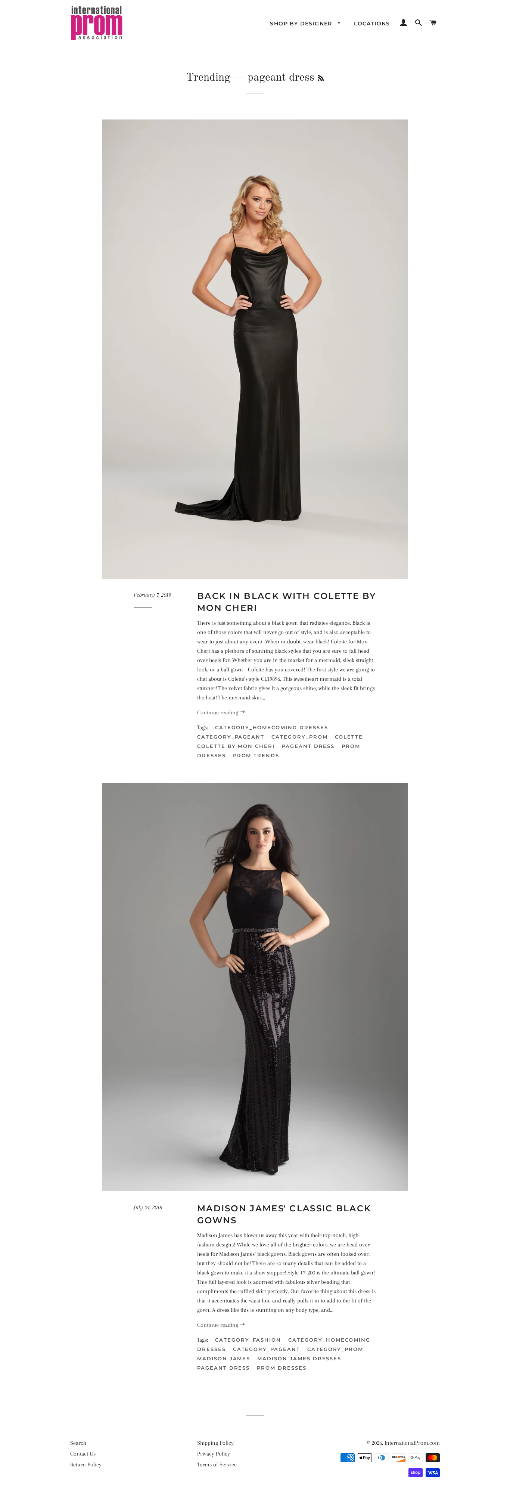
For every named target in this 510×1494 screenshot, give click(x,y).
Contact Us (83, 1453)
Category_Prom (299, 737)
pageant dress (308, 746)
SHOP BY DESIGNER (302, 23)
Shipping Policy (215, 1442)
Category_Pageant (230, 737)
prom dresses (281, 1368)
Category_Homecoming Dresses (271, 727)
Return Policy (86, 1464)
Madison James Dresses (299, 1358)
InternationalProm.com (412, 1442)
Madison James (223, 1358)
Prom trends (256, 755)
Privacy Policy (213, 1453)
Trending (208, 77)
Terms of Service (217, 1464)
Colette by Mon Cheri (236, 746)
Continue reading (218, 712)
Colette (349, 737)
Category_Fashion (248, 1340)
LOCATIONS (372, 23)
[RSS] (320, 78)
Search (78, 1442)
